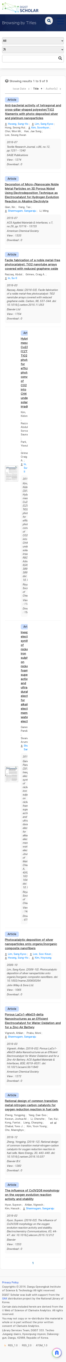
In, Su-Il (12, 278)
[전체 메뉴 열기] (60, 20)
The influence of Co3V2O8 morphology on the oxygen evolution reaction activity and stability (32, 1195)
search (49, 21)
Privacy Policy (10, 1282)
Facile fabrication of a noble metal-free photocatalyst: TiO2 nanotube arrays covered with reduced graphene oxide (32, 264)
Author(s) (52, 88)
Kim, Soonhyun (40, 127)
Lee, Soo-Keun (42, 954)
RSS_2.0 (27, 1345)
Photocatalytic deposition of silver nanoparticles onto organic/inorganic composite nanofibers (31, 944)
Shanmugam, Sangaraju (22, 210)
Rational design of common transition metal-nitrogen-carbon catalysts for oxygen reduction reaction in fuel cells (32, 1105)
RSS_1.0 (13, 1345)
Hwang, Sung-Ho (18, 123)
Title (36, 88)
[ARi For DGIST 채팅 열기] (57, 1353)
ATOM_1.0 (41, 1345)
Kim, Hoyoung (43, 957)
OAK (4, 1298)
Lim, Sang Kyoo (44, 123)
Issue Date (19, 88)
